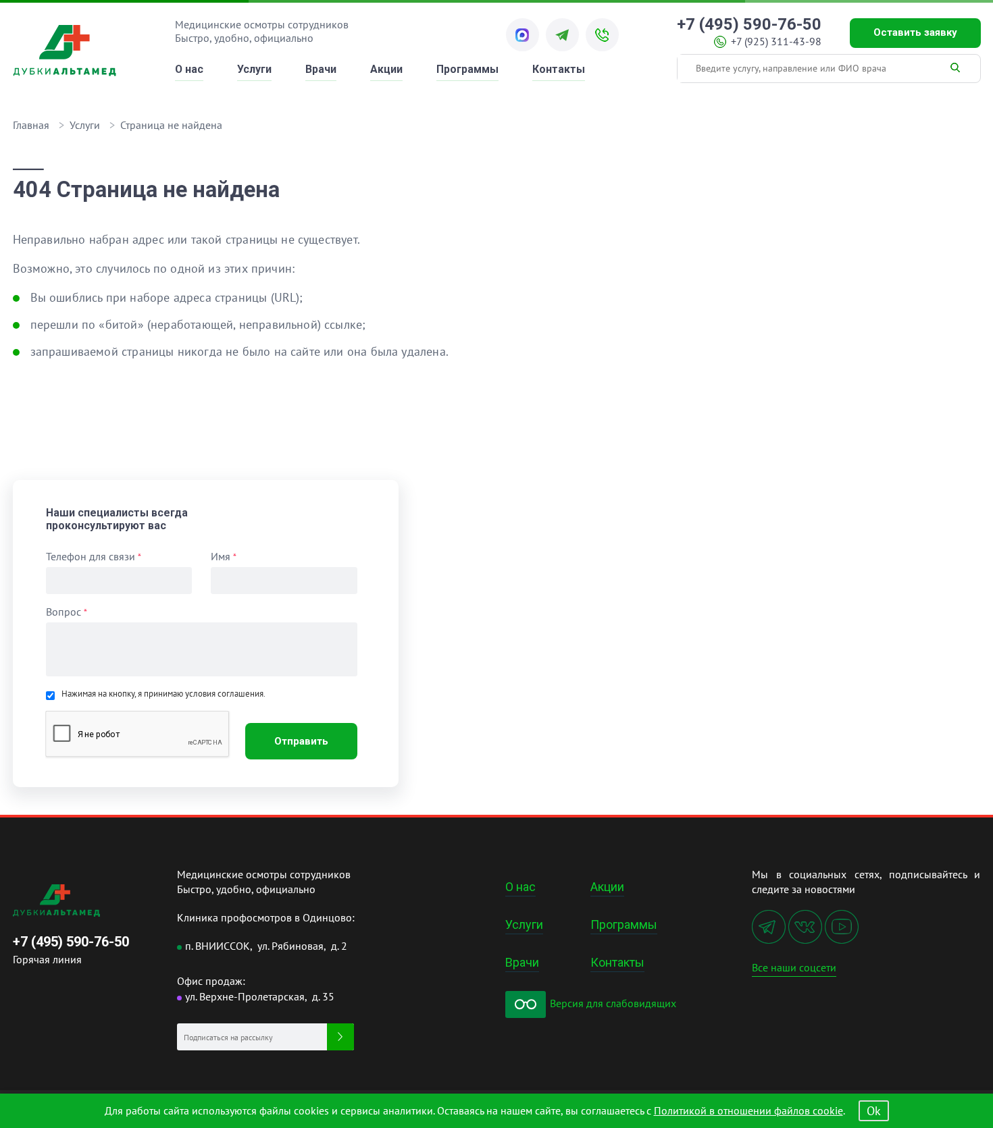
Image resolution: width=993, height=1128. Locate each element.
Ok (874, 1111)
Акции (386, 69)
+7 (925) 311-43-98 (776, 41)
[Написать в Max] (522, 34)
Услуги (254, 69)
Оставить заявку (915, 32)
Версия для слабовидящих (611, 1003)
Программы (467, 69)
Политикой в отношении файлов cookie (748, 1110)
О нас (189, 69)
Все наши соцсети (794, 967)
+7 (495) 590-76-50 (749, 25)
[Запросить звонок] (602, 34)
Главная (31, 125)
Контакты (558, 69)
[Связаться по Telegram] (562, 34)
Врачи (320, 69)
